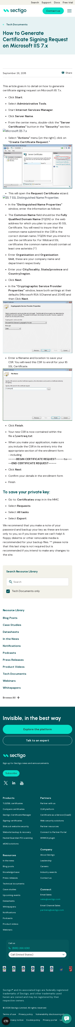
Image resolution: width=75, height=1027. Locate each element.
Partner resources (49, 826)
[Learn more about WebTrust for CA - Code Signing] (51, 969)
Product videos (10, 924)
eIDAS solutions (11, 843)
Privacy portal (50, 1020)
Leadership (46, 860)
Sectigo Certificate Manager (17, 814)
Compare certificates (14, 809)
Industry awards (48, 872)
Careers (44, 866)
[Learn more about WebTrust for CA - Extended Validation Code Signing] (32, 969)
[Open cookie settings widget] (6, 1021)
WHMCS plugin (47, 838)
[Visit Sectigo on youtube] (22, 783)
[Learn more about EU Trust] (61, 969)
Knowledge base (11, 872)
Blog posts (8, 866)
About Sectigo (47, 854)
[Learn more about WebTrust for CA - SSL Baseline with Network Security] (42, 969)
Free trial (68, 2)
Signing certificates (12, 820)
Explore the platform (37, 729)
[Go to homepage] (14, 11)
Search (35, 2)
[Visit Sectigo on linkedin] (14, 783)
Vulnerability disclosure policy (51, 1014)
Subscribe (11, 773)
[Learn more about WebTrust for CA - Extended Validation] (23, 969)
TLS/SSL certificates (13, 803)
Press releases (10, 878)
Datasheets (11, 632)
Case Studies (12, 625)
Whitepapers (12, 688)
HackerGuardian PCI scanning (18, 838)
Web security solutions (52, 820)
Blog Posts (10, 618)
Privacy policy (26, 1014)
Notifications (12, 646)
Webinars (9, 681)
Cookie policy (33, 1020)
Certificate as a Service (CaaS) (55, 814)
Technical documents (13, 883)
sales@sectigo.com (50, 899)
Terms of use (9, 1014)
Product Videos (14, 667)
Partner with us (47, 803)
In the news (8, 860)
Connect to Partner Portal (53, 832)
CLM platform (47, 809)
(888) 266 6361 (21, 948)
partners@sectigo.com (52, 910)
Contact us (46, 878)
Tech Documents (14, 674)
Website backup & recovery (17, 832)
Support (46, 2)
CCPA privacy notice (13, 1020)
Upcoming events (11, 895)
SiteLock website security (16, 826)
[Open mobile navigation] (69, 10)
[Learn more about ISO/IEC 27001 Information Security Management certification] (70, 969)
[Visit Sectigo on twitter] (6, 783)
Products (8, 798)
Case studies (9, 889)
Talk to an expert (37, 740)
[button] (67, 1019)
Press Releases (13, 660)
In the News (11, 639)
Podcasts (9, 653)
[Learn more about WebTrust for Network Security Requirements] (4, 969)
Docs (57, 2)
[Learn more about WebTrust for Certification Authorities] (13, 969)
